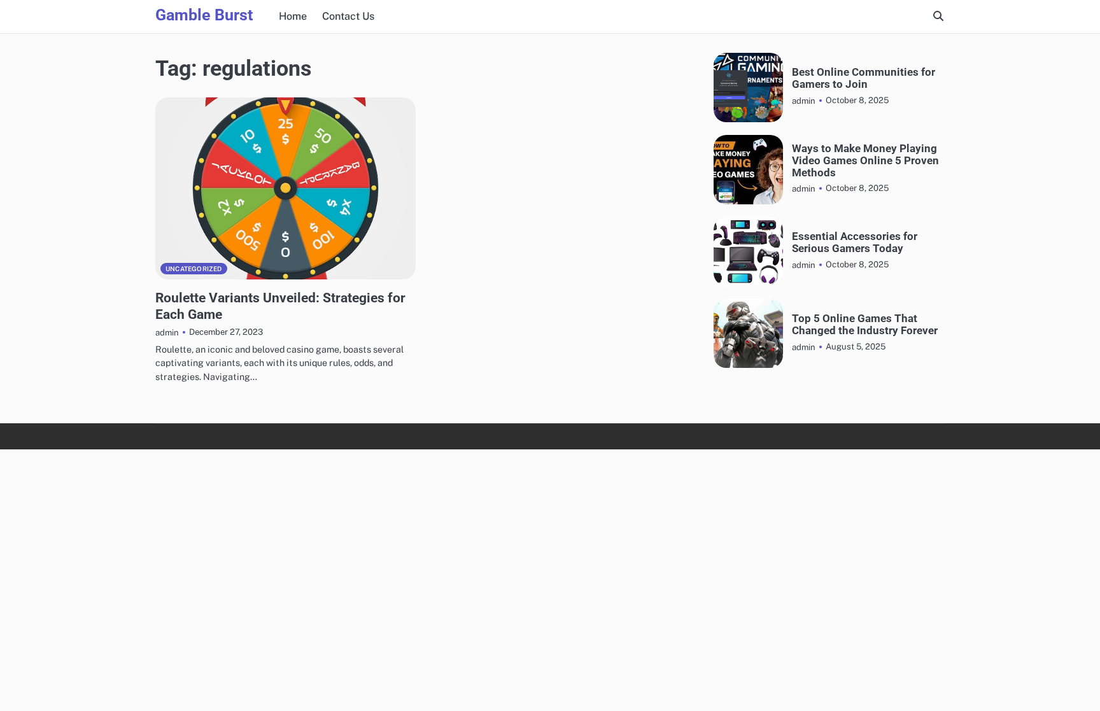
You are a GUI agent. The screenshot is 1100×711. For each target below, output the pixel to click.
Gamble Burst (204, 15)
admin (167, 332)
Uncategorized (194, 268)
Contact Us (348, 16)
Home (293, 16)
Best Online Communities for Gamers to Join (863, 78)
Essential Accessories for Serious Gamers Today (854, 242)
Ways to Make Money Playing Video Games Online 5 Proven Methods (865, 160)
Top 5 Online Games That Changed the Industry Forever (865, 325)
